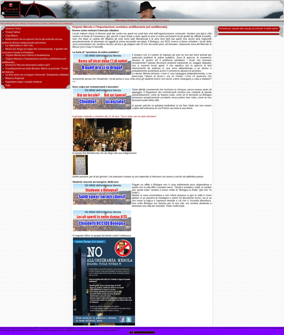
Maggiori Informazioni (144, 332)
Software (132, 20)
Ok (131, 332)
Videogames (145, 20)
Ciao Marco (11, 35)
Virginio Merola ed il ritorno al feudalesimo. (27, 55)
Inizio (4, 24)
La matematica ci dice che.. (19, 45)
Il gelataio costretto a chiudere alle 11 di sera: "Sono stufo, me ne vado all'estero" (114, 116)
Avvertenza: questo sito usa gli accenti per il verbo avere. (249, 28)
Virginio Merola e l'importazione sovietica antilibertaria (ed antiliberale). (43, 24)
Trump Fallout (12, 32)
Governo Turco (13, 28)
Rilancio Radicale (14, 78)
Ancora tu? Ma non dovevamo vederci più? (27, 65)
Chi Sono (164, 20)
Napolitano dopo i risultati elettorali (23, 82)
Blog (155, 20)
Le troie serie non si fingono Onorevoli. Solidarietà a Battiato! (37, 74)
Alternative (120, 20)
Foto (7, 85)
